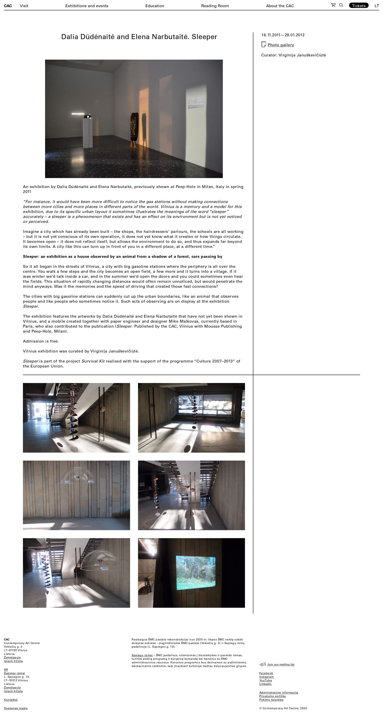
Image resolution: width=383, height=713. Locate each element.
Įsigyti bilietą (13, 661)
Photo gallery (281, 44)
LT (377, 5)
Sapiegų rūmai (14, 673)
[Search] (341, 5)
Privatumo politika (272, 696)
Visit (24, 5)
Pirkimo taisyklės (271, 699)
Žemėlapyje (12, 657)
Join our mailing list (280, 664)
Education (154, 5)
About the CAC (280, 5)
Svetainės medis (16, 708)
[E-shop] (333, 5)
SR (6, 669)
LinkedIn (265, 684)
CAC (8, 5)
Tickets (359, 5)
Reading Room (215, 5)
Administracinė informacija (278, 692)
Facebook (266, 673)
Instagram (266, 677)
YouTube (265, 680)
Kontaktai (11, 699)
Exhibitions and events (86, 5)
